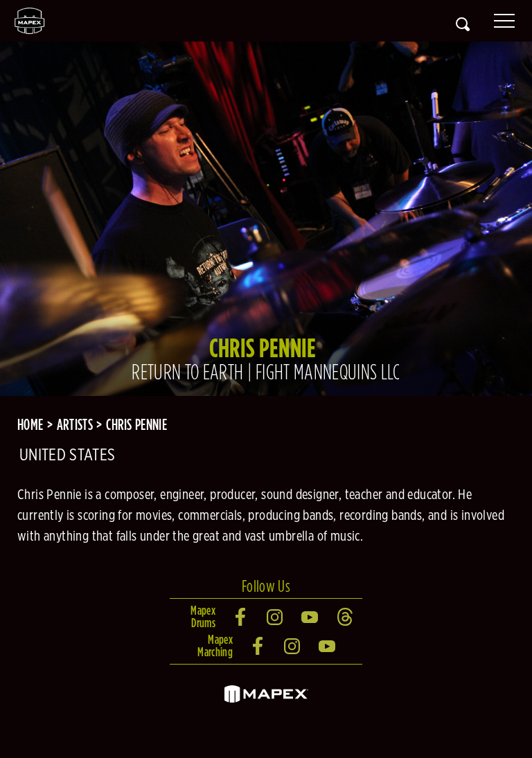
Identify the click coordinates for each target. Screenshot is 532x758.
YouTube (310, 617)
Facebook (241, 617)
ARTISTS (75, 424)
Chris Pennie (136, 424)
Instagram (276, 617)
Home (30, 424)
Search (463, 24)
